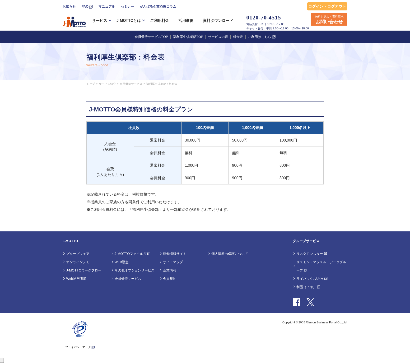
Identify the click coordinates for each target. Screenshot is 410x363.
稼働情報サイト (174, 254)
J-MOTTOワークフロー (83, 270)
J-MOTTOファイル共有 (132, 254)
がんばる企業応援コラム (158, 6)
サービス (99, 20)
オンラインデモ (77, 262)
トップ (90, 84)
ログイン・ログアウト (327, 6)
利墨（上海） (306, 287)
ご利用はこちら (259, 37)
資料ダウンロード (218, 20)
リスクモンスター (309, 254)
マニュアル (106, 6)
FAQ (85, 6)
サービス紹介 (107, 84)
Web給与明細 (76, 278)
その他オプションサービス (134, 270)
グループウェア (77, 254)
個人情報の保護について (229, 254)
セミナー (127, 6)
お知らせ (69, 6)
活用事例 (186, 20)
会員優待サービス (131, 84)
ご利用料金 (159, 20)
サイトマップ (173, 262)
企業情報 (169, 270)
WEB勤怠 (122, 262)
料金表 (238, 37)
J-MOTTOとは (128, 20)
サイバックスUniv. (310, 278)
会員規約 (169, 278)
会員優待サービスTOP (151, 37)
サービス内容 (218, 37)
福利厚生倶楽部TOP (188, 37)
